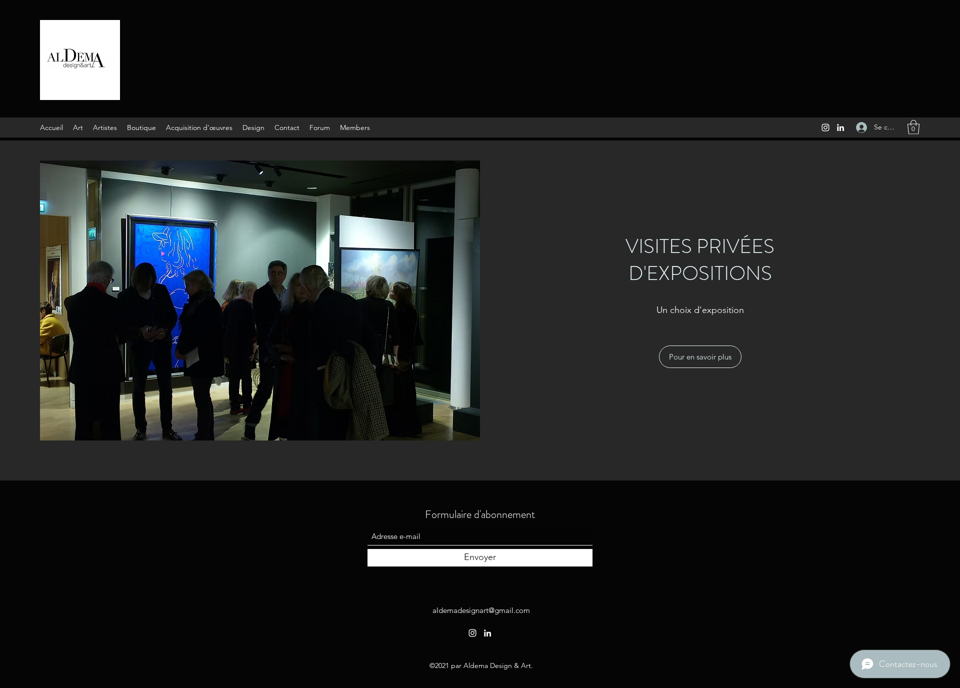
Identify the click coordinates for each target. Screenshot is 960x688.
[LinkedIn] (841, 127)
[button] (914, 127)
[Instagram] (825, 127)
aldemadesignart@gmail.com (481, 610)
